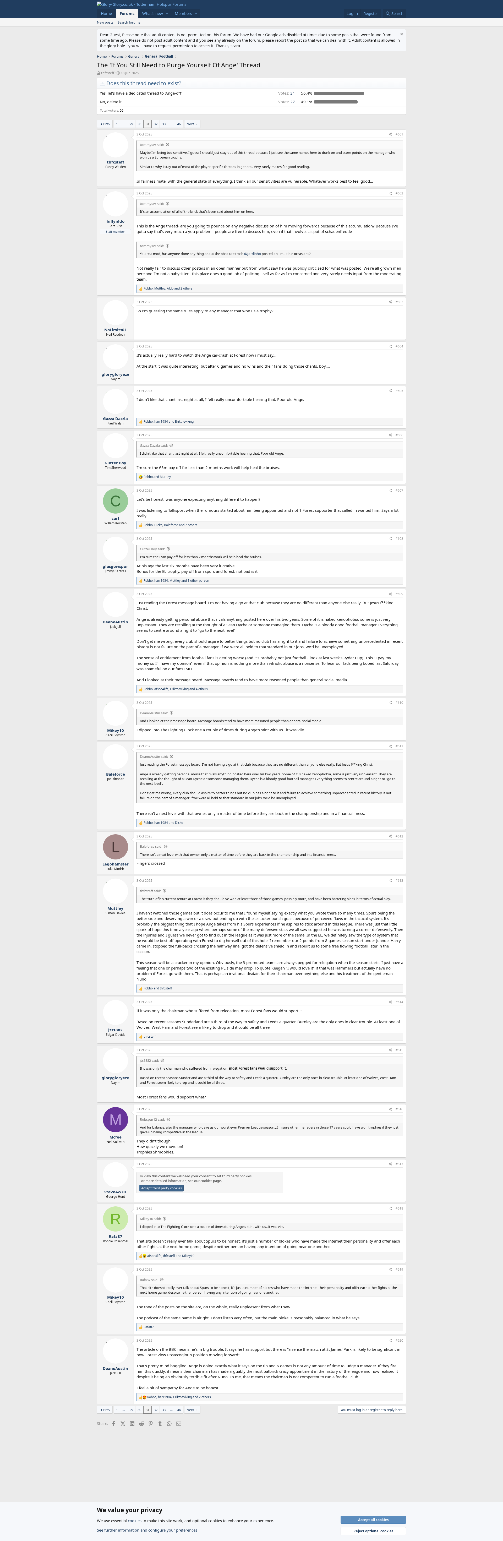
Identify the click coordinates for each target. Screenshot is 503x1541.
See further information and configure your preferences (147, 1530)
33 (164, 124)
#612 (399, 836)
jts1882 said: (149, 1060)
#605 (399, 391)
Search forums (129, 22)
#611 (399, 746)
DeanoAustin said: (154, 713)
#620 (399, 1340)
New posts (105, 22)
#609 (399, 594)
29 (131, 124)
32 (155, 124)
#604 (399, 346)
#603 (399, 302)
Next (190, 124)
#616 (399, 1109)
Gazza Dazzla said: (154, 445)
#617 (399, 1164)
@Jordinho (252, 253)
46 (179, 124)
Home (106, 13)
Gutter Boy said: (152, 549)
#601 (399, 134)
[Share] (390, 135)
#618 (399, 1208)
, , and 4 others (176, 689)
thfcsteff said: (150, 891)
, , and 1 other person (176, 581)
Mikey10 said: (150, 1218)
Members (183, 13)
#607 (399, 490)
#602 (399, 193)
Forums (127, 13)
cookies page (210, 1180)
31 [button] (286, 93)
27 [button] (286, 101)
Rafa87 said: (149, 1279)
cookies (134, 1520)
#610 (399, 702)
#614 (399, 1002)
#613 (399, 880)
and (157, 477)
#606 (399, 435)
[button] (167, 13)
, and (169, 422)
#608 (399, 538)
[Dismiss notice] (401, 34)
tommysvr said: (152, 144)
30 (139, 124)
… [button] (123, 124)
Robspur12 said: (152, 1119)
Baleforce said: (151, 846)
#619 (399, 1269)
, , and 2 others (168, 288)
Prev (106, 124)
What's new (152, 13)
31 (147, 124)
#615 (399, 1050)
